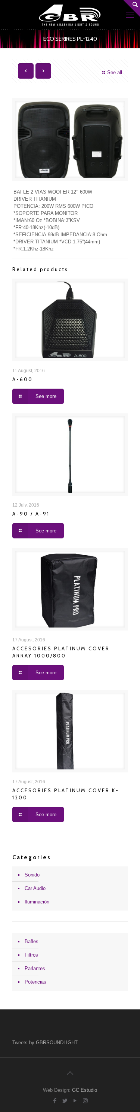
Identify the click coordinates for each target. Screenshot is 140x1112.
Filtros (31, 955)
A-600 (22, 379)
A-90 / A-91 (31, 514)
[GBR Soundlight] (70, 15)
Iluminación (37, 902)
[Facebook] (55, 1100)
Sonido (32, 875)
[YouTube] (75, 1100)
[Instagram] (85, 1100)
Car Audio (35, 888)
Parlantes (35, 968)
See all (114, 72)
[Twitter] (65, 1100)
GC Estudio (84, 1090)
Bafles (31, 941)
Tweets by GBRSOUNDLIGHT (45, 1042)
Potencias (35, 982)
